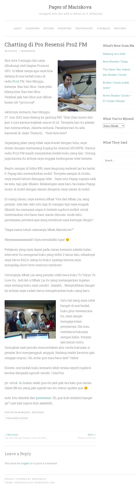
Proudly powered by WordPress (25, 479)
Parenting (65, 28)
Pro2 (16, 81)
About (18, 28)
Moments (24, 412)
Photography (84, 28)
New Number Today (115, 61)
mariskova (28, 51)
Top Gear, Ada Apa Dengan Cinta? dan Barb (25, 436)
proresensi (43, 398)
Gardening (32, 28)
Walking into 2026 (114, 53)
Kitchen (48, 28)
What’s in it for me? (86, 436)
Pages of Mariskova (70, 7)
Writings (120, 28)
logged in (27, 463)
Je (20, 383)
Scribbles (103, 28)
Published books (17, 418)
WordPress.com (44, 482)
